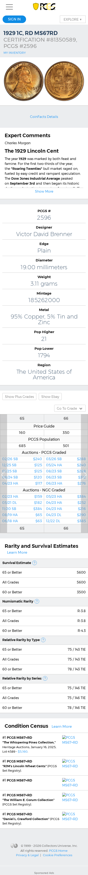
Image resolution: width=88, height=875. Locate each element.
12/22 (66, 521)
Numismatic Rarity (17, 601)
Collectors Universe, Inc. (60, 846)
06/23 (66, 477)
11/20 (22, 509)
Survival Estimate (16, 563)
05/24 (66, 465)
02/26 (22, 459)
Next (84, 473)
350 (66, 433)
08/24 (22, 477)
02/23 (22, 496)
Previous (3, 473)
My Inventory (15, 52)
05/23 (66, 496)
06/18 (22, 521)
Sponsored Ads (44, 873)
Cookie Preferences (57, 855)
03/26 (66, 459)
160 (22, 433)
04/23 (22, 483)
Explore (73, 19)
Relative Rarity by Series (22, 678)
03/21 (22, 503)
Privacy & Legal (27, 855)
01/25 (22, 471)
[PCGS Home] (44, 7)
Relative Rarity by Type (21, 640)
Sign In (14, 19)
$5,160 (22, 751)
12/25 (22, 465)
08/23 (66, 471)
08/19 (22, 515)
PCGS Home (58, 850)
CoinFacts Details (44, 117)
